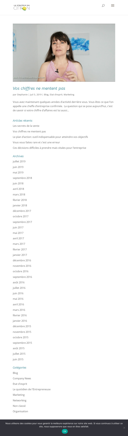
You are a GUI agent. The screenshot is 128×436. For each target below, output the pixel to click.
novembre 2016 (22, 266)
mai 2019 (18, 172)
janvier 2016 (20, 321)
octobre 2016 (20, 271)
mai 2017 (18, 233)
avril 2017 (18, 238)
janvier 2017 (20, 255)
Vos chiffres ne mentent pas (39, 88)
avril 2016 (18, 304)
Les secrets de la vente (26, 126)
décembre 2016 (22, 260)
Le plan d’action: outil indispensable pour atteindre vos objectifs (50, 137)
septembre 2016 (22, 277)
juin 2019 (18, 167)
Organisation (20, 411)
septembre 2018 (22, 178)
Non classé (19, 406)
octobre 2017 (20, 216)
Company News (22, 378)
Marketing (69, 94)
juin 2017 (18, 227)
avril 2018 (18, 189)
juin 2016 (18, 293)
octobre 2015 (20, 337)
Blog (46, 94)
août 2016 (19, 282)
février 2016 (20, 315)
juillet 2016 (19, 288)
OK (64, 431)
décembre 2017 (22, 211)
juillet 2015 (19, 353)
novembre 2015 (22, 332)
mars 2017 (19, 244)
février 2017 (20, 249)
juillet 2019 (19, 161)
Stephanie (22, 94)
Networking (19, 400)
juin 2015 (18, 359)
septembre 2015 (22, 343)
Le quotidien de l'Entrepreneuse (32, 389)
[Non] (124, 427)
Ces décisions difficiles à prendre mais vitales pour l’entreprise (49, 148)
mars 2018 (19, 194)
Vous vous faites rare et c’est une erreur (36, 142)
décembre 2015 (22, 326)
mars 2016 (19, 310)
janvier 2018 (20, 205)
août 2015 (19, 348)
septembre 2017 (22, 222)
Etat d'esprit (56, 94)
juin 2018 (18, 183)
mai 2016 (18, 299)
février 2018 (20, 200)
